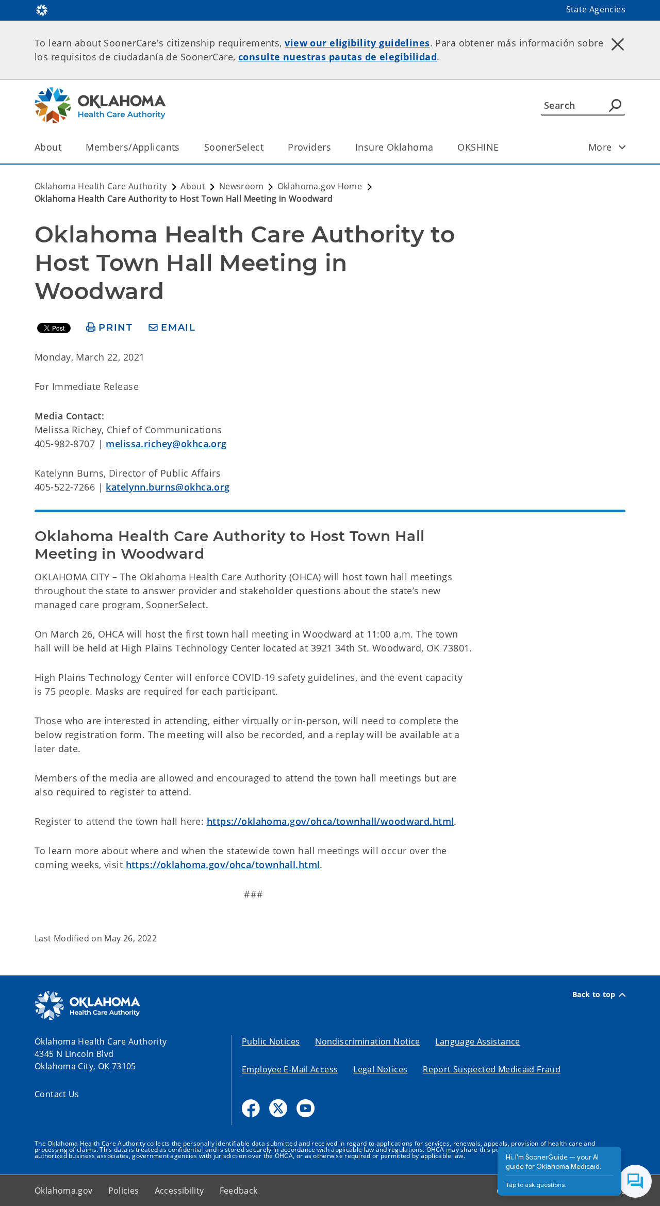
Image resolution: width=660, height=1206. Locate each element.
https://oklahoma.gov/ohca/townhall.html (223, 864)
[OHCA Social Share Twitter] (278, 1108)
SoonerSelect (233, 147)
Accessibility (179, 1190)
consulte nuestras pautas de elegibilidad (337, 57)
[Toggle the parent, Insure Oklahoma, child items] (436, 147)
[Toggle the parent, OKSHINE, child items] (502, 147)
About (48, 147)
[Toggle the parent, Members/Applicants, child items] (183, 147)
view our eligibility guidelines (357, 43)
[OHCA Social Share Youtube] (305, 1108)
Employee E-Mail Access (290, 1069)
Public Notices (271, 1041)
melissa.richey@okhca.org (166, 443)
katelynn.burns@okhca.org (167, 487)
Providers (309, 147)
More (600, 147)
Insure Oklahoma (394, 147)
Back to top (594, 994)
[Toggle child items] (622, 147)
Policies (123, 1190)
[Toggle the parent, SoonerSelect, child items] (266, 147)
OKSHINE (478, 147)
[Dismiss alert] (617, 44)
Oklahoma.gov (64, 1190)
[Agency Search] (615, 105)
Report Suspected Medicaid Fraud (491, 1069)
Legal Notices (380, 1069)
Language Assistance (477, 1041)
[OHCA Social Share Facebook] (251, 1108)
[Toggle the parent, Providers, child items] (334, 147)
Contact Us (57, 1094)
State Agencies (595, 9)
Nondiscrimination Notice (367, 1041)
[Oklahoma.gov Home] (42, 9)
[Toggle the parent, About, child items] (64, 147)
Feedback (239, 1190)
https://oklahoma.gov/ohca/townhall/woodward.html (330, 821)
